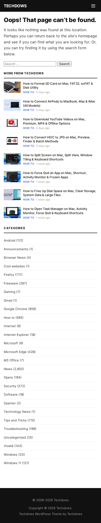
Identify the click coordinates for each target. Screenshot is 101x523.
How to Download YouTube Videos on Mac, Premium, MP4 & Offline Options (54, 121)
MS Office (11, 360)
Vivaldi (8, 446)
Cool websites (14, 266)
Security (10, 386)
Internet (10, 326)
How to (28, 92)
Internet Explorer (16, 335)
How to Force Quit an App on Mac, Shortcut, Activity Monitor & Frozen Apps (55, 175)
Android (9, 240)
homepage (87, 36)
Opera (8, 377)
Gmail (8, 300)
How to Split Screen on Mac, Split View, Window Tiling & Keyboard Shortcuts (57, 157)
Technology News (17, 411)
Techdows (15, 6)
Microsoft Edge (15, 352)
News (8, 369)
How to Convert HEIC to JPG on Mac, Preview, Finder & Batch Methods (56, 139)
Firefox (9, 275)
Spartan (10, 403)
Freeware (11, 283)
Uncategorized (15, 437)
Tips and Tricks (15, 420)
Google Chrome (15, 309)
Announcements (16, 249)
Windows (10, 454)
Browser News (15, 257)
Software (11, 394)
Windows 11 (12, 463)
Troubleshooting (16, 429)
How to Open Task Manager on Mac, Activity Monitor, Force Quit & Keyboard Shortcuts (55, 211)
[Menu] (93, 6)
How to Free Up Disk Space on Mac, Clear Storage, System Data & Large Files (59, 193)
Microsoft (11, 343)
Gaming (9, 292)
